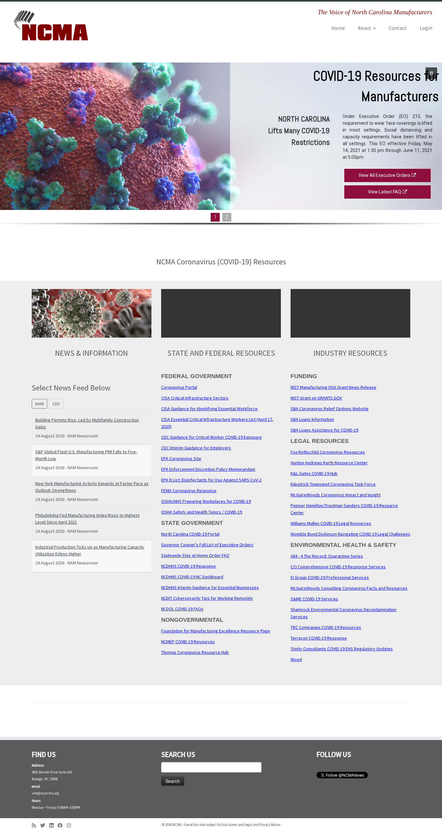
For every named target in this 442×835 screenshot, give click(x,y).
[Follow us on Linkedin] (53, 825)
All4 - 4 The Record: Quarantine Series (327, 556)
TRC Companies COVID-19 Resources (326, 627)
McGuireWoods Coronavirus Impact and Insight (336, 495)
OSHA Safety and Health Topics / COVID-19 (201, 512)
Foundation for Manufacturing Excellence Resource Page (215, 631)
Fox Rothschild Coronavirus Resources (328, 452)
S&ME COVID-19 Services (314, 599)
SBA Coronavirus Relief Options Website (330, 409)
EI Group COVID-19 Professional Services (330, 577)
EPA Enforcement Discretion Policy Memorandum (208, 469)
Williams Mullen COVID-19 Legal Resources (331, 523)
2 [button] (227, 217)
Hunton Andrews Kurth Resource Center (329, 463)
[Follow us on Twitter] (44, 825)
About (365, 28)
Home (338, 28)
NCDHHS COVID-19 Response (188, 566)
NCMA (177, 824)
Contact (398, 28)
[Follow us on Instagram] (71, 825)
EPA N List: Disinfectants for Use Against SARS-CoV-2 (211, 480)
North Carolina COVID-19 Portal (190, 534)
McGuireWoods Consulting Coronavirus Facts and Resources (349, 588)
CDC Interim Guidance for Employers (196, 448)
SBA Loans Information (312, 419)
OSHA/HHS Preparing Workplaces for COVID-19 (206, 501)
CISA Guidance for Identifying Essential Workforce (209, 409)
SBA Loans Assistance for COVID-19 (324, 430)
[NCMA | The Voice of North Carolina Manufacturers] (51, 25)
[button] (431, 73)
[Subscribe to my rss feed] (36, 825)
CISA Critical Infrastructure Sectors (194, 398)
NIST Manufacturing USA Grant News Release (333, 387)
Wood (296, 659)
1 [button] (215, 217)
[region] (221, 153)
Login (426, 28)
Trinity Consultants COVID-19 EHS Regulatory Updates (342, 649)
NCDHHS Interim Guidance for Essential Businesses (210, 587)
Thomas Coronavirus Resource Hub (195, 652)
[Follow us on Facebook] (62, 825)
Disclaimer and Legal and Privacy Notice (250, 824)
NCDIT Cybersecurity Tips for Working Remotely (207, 598)
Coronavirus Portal (179, 387)
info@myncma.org (45, 793)
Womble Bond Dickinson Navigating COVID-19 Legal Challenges (350, 534)
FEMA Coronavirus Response (188, 490)
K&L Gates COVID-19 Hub (314, 473)
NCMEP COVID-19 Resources (188, 641)
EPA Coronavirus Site (181, 458)
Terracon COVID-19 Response (319, 638)
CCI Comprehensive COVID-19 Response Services (338, 567)
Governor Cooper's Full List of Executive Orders (207, 545)
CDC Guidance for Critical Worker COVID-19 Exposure (211, 437)
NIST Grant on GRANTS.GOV (316, 398)
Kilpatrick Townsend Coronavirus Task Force (333, 484)
